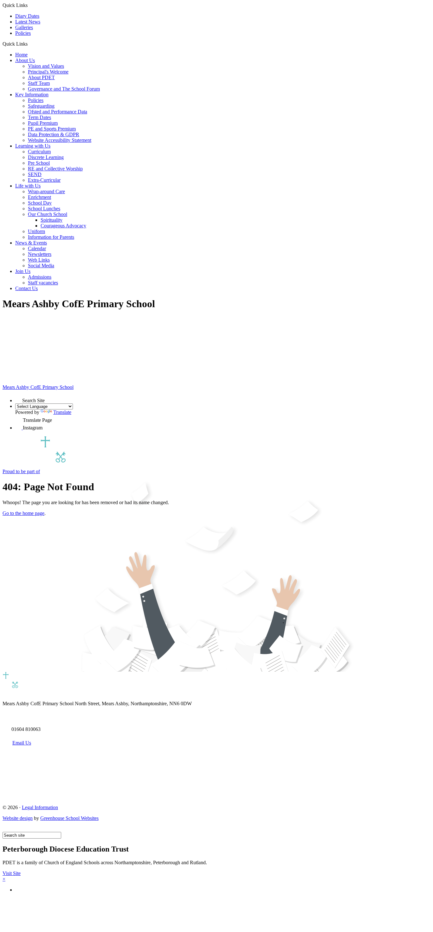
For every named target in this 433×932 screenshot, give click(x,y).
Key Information (31, 94)
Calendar (37, 248)
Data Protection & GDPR (53, 134)
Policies (23, 33)
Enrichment (39, 197)
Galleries (24, 27)
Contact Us (26, 288)
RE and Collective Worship (55, 168)
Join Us (22, 271)
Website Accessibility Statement (59, 140)
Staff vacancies (43, 282)
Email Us (21, 742)
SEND (35, 174)
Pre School (39, 163)
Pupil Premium (43, 123)
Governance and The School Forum (64, 89)
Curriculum (39, 151)
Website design (18, 818)
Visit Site (12, 873)
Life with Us (28, 185)
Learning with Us (32, 146)
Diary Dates (27, 16)
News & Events (31, 242)
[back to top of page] (6, 829)
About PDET (41, 77)
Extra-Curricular (44, 180)
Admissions (39, 277)
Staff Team (39, 83)
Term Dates (39, 117)
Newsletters (39, 254)
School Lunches (44, 208)
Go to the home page (23, 513)
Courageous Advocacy (63, 225)
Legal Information (40, 807)
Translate (62, 412)
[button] (30, 44)
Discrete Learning (46, 157)
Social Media (41, 265)
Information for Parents (51, 237)
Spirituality (51, 220)
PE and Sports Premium (52, 128)
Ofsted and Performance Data (57, 111)
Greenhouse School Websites (69, 818)
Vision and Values (46, 66)
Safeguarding (41, 106)
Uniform (36, 231)
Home (21, 54)
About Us (25, 60)
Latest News (27, 21)
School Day (40, 203)
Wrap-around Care (46, 191)
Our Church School (47, 214)
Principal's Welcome (48, 71)
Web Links (39, 260)
